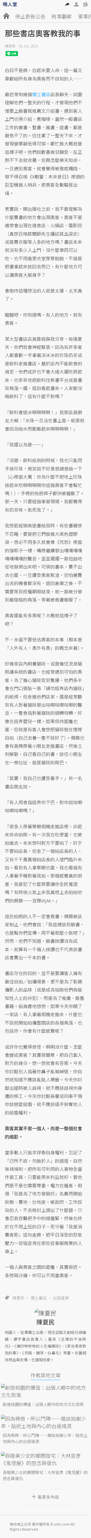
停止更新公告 (30, 16)
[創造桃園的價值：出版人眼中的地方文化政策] (45, 1391)
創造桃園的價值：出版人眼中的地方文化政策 (43, 1404)
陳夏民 (10, 45)
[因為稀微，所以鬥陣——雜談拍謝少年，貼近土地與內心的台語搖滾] (45, 1422)
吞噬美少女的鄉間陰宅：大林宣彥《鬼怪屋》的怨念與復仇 (45, 1475)
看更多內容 (48, 1497)
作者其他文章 (45, 1375)
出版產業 (61, 1298)
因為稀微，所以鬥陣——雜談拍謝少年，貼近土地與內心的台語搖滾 (45, 1438)
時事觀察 (62, 16)
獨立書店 (39, 1298)
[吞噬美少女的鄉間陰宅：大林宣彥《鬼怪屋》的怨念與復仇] (45, 1459)
